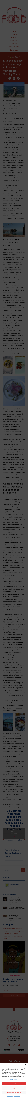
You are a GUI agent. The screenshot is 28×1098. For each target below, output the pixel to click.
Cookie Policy (10, 1096)
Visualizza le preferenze (14, 1092)
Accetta (14, 1084)
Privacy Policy (17, 1096)
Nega (14, 1088)
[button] (25, 1064)
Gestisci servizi (13, 1079)
